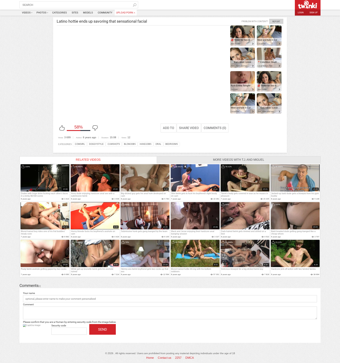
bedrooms (171, 144)
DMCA (189, 357)
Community (105, 12)
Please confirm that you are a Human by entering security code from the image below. (69, 322)
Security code (58, 325)
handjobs (145, 144)
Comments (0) (215, 128)
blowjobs (130, 144)
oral (158, 144)
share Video (189, 128)
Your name (29, 293)
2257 (178, 357)
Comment (28, 304)
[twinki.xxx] (308, 5)
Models (88, 12)
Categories (59, 12)
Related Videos (88, 159)
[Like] (62, 128)
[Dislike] (95, 128)
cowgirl (80, 144)
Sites (75, 12)
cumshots (114, 144)
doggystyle (96, 144)
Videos (26, 12)
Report (276, 21)
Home (150, 357)
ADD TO (168, 128)
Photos (41, 12)
